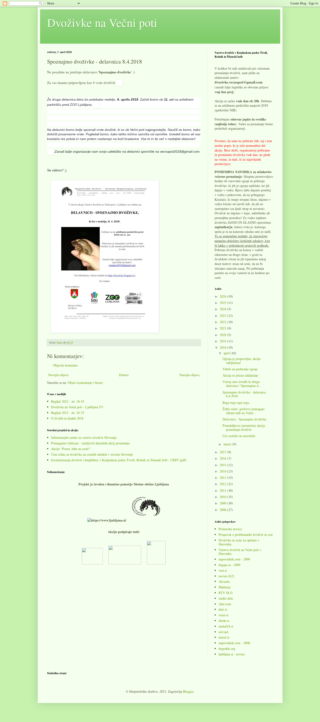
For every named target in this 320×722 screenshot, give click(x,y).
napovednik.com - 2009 (234, 559)
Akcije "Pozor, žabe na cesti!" (71, 448)
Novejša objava (58, 375)
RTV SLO (225, 592)
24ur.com (225, 604)
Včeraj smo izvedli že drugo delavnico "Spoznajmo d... (242, 383)
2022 (223, 322)
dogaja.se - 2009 (229, 565)
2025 (223, 302)
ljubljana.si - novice (232, 654)
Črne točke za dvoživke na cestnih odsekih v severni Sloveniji (92, 454)
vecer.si (223, 615)
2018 (223, 347)
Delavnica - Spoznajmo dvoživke (244, 419)
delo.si (223, 609)
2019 (223, 341)
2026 (223, 296)
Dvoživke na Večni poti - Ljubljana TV (77, 407)
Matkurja (225, 587)
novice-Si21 (226, 576)
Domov (124, 375)
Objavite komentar (65, 365)
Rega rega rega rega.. (237, 402)
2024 (223, 309)
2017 (223, 452)
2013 (223, 477)
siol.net (223, 632)
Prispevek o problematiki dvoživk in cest (246, 534)
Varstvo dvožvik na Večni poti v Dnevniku (240, 552)
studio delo (226, 598)
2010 (223, 497)
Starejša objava (189, 375)
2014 (223, 471)
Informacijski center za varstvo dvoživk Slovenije (84, 437)
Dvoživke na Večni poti (102, 22)
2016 (223, 458)
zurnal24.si (226, 626)
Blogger (188, 691)
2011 (223, 490)
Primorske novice (230, 529)
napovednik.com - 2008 (234, 643)
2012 (223, 484)
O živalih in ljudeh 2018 (67, 418)
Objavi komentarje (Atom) (85, 382)
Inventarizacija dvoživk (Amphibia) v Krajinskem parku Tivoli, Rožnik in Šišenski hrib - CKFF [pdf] (118, 460)
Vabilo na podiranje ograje (240, 369)
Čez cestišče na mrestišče (239, 436)
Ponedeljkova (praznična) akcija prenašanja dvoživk (244, 427)
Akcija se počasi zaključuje (240, 375)
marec (227, 444)
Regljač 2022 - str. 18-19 (67, 401)
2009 (223, 503)
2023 (223, 315)
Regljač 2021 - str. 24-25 (67, 412)
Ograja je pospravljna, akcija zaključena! (241, 360)
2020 (223, 335)
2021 (223, 328)
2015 (223, 465)
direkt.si (224, 620)
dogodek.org (227, 648)
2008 (223, 509)
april (227, 353)
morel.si (224, 637)
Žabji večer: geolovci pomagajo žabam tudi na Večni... (243, 411)
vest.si (223, 570)
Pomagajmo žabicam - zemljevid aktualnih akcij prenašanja (90, 443)
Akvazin (224, 581)
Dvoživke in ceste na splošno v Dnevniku (239, 542)
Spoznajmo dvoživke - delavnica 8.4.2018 (244, 394)
